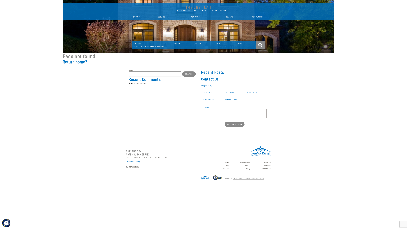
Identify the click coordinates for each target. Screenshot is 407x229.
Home (227, 162)
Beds (218, 43)
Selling (161, 17)
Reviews (229, 17)
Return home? (75, 61)
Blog (227, 165)
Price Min (177, 43)
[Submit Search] (260, 45)
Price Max (198, 43)
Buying (136, 17)
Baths (240, 43)
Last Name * (230, 92)
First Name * (208, 92)
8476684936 (134, 167)
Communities (258, 17)
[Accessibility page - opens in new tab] (217, 178)
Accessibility (245, 162)
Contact (226, 169)
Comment (207, 107)
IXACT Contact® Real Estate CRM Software (248, 178)
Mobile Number (232, 100)
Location (138, 43)
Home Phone (208, 100)
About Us (195, 17)
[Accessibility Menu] (6, 223)
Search (131, 70)
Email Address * (254, 92)
